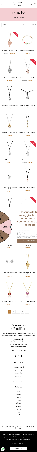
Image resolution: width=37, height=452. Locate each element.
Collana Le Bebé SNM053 (9, 78)
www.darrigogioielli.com (18, 346)
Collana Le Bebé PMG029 (27, 301)
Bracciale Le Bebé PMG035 (27, 50)
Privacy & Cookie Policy (18, 443)
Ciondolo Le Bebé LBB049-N (27, 187)
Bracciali (18, 394)
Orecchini (18, 406)
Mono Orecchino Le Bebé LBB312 (9, 188)
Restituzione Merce (18, 379)
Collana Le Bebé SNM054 (9, 50)
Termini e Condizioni (18, 382)
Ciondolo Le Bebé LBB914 (27, 105)
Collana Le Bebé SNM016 (27, 78)
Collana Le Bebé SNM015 (27, 160)
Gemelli (18, 400)
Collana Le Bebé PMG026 (9, 301)
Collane (18, 397)
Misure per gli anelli (18, 367)
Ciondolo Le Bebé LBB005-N (27, 133)
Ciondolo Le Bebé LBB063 (9, 160)
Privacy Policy (18, 370)
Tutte (18, 412)
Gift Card (18, 403)
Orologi (18, 409)
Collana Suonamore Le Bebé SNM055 (27, 273)
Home (14, 17)
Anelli (18, 391)
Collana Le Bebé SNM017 (9, 133)
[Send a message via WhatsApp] (3, 449)
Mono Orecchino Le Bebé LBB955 (9, 273)
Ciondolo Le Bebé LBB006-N (10, 105)
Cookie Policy (18, 373)
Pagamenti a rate (18, 376)
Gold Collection (18, 415)
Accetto (18, 448)
